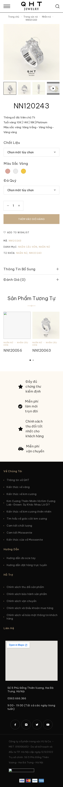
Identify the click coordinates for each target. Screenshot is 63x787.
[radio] (8, 171)
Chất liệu (12, 142)
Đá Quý (10, 180)
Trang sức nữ (30, 16)
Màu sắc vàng (16, 163)
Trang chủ (13, 16)
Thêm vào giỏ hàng (31, 219)
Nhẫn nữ (46, 16)
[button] (30, 360)
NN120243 (35, 253)
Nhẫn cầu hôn (27, 247)
